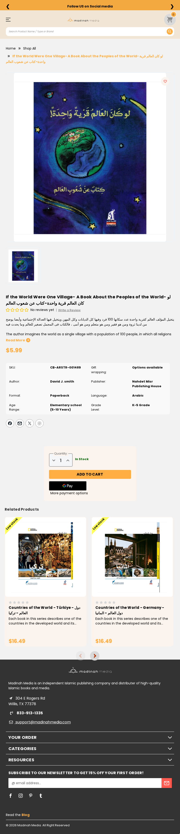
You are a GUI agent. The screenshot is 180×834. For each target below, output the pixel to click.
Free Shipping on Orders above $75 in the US (90, 6)
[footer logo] (90, 670)
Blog (26, 814)
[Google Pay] (67, 486)
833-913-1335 (29, 713)
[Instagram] (21, 796)
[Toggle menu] (10, 19)
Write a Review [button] (69, 310)
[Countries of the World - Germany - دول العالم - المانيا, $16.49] (132, 557)
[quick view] (39, 565)
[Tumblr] (41, 796)
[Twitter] (30, 423)
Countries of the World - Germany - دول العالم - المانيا (129, 610)
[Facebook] (10, 423)
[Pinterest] (39, 423)
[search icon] (170, 32)
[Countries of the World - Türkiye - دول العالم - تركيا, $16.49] (45, 557)
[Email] (20, 423)
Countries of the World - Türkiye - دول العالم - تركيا (44, 610)
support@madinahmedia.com (43, 722)
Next (94, 656)
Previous (80, 656)
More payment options (69, 493)
